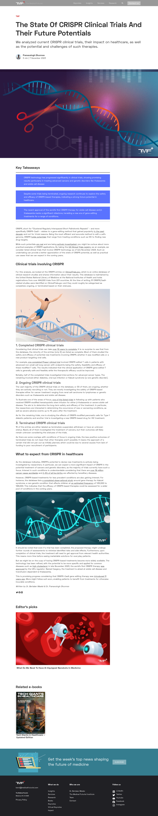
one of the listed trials (62, 399)
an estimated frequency (82, 483)
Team (72, 797)
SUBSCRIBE (119, 762)
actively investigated (66, 244)
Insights (89, 3)
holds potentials (38, 237)
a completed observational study (57, 480)
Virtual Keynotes (55, 807)
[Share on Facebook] (19, 592)
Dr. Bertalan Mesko (77, 791)
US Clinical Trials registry (80, 247)
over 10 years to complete (65, 349)
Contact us (134, 3)
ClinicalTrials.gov (72, 272)
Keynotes (77, 3)
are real (39, 244)
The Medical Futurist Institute (82, 794)
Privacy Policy (21, 800)
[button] (122, 3)
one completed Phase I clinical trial (44, 362)
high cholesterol (39, 566)
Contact (73, 801)
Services (100, 3)
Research (113, 3)
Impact (51, 810)
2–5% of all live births (53, 473)
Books (50, 801)
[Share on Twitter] (17, 592)
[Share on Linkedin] (22, 592)
